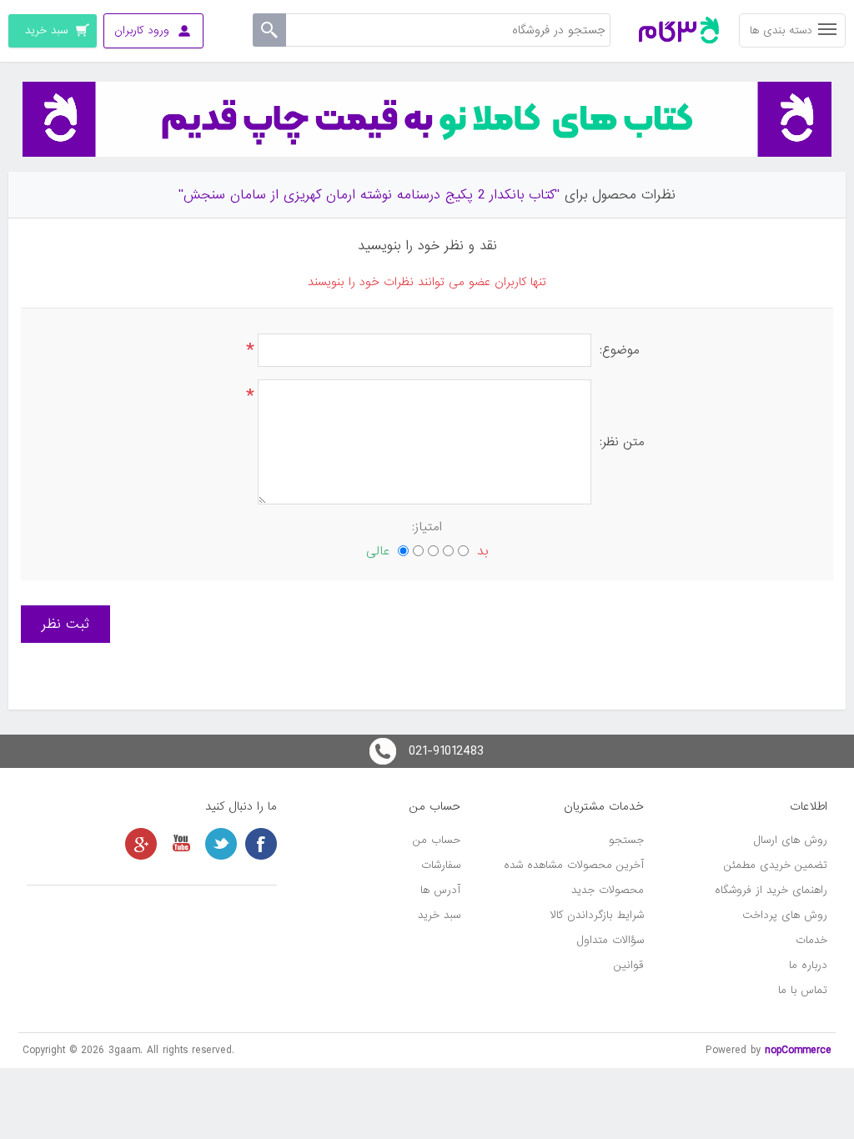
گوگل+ (141, 844)
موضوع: (620, 350)
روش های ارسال (790, 840)
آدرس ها (440, 890)
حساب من (436, 840)
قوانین (629, 965)
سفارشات (440, 865)
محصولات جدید (607, 890)
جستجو (626, 840)
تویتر (221, 844)
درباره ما (808, 965)
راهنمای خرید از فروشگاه (771, 890)
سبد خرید (439, 915)
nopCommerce (798, 1050)
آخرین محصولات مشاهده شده (574, 865)
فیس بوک (261, 844)
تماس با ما (802, 990)
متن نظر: (622, 442)
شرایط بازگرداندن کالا (597, 915)
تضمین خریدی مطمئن (775, 865)
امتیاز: (427, 527)
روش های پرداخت (784, 915)
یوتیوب (181, 844)
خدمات (811, 940)
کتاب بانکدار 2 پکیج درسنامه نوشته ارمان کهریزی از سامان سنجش (369, 194)
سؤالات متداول (610, 940)
